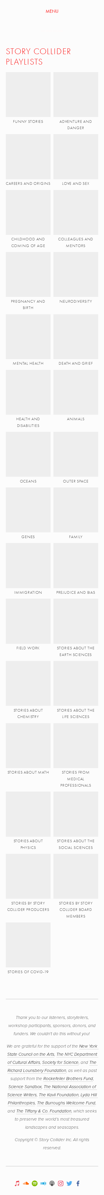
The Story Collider (52, 31)
